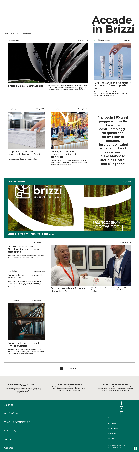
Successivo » (74, 368)
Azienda (8, 404)
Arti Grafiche (11, 413)
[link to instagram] (121, 407)
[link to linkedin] (121, 412)
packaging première (17, 182)
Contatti (9, 447)
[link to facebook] (121, 403)
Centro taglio (11, 430)
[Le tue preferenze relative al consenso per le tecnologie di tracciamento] (135, 448)
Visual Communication (17, 421)
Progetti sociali (27, 33)
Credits (122, 448)
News (12, 33)
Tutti (6, 33)
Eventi (18, 33)
